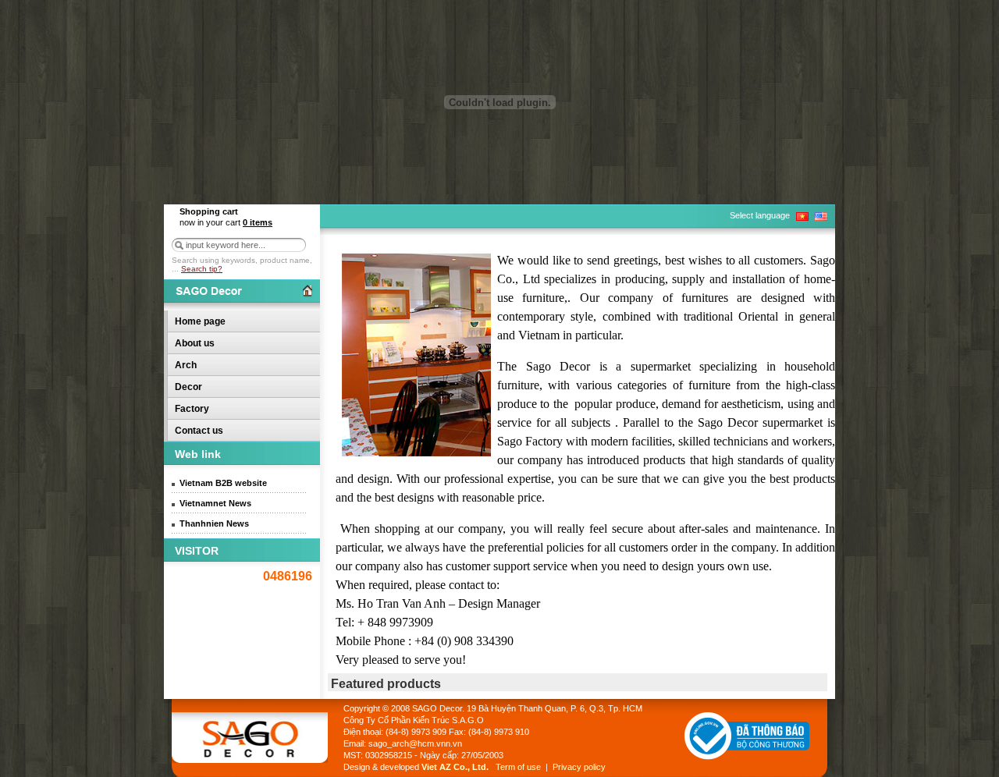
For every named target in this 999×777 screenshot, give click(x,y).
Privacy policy (579, 767)
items (257, 222)
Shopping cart (209, 211)
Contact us (199, 430)
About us (195, 343)
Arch (186, 365)
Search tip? (201, 268)
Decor (188, 386)
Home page (200, 321)
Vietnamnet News (215, 503)
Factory (192, 408)
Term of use (518, 767)
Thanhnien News (214, 523)
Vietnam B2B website (223, 483)
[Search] (179, 245)
